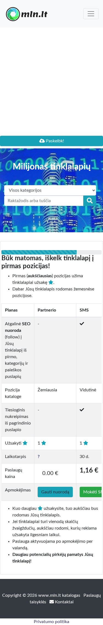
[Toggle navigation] (91, 13)
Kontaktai (64, 602)
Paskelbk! (54, 141)
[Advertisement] (51, 81)
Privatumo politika (51, 622)
